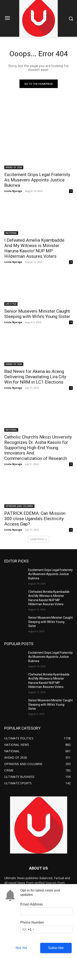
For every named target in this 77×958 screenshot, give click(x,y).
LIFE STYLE (11, 303)
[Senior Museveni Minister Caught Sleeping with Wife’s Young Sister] (38, 289)
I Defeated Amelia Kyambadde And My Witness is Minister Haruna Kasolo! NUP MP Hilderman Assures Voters (34, 248)
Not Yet (21, 948)
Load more (37, 539)
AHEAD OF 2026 (14, 167)
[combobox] (28, 929)
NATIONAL (11, 232)
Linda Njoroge (13, 191)
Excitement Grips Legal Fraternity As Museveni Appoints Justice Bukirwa (37, 180)
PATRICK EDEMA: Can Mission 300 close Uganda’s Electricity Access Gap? (34, 519)
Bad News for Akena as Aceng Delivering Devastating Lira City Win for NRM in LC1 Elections (35, 377)
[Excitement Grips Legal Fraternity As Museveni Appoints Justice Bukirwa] (38, 152)
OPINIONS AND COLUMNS (19, 506)
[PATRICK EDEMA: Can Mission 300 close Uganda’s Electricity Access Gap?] (38, 491)
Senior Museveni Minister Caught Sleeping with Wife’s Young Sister (37, 314)
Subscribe (56, 948)
